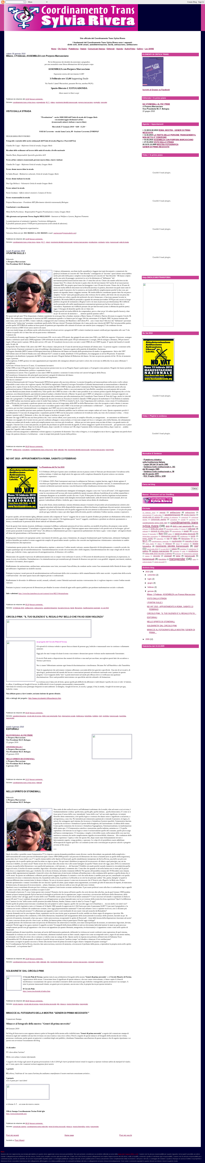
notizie (174, 549)
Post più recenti (12, 1135)
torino (107, 242)
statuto (147, 556)
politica (145, 551)
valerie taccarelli (159, 562)
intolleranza (80, 716)
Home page (69, 1135)
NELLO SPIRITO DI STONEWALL (23, 791)
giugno (150, 583)
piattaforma (192, 549)
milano (52, 102)
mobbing (95, 716)
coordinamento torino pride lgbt (37, 1126)
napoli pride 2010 (152, 549)
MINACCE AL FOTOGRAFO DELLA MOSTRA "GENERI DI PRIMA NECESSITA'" (47, 1013)
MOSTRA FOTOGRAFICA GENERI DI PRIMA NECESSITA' (160, 145)
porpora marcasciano (85, 102)
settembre (152, 575)
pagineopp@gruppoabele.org (65, 233)
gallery (170, 534)
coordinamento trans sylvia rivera (24, 102)
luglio (150, 579)
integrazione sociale (68, 716)
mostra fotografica (73, 1004)
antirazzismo (38, 608)
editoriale (61, 450)
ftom (59, 716)
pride (183, 551)
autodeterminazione (50, 608)
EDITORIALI (12, 729)
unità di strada (124, 242)
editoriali (39, 782)
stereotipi (104, 102)
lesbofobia (88, 716)
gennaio (151, 591)
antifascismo (17, 450)
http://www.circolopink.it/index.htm (36, 991)
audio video (158, 515)
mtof (100, 716)
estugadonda (40, 102)
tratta (194, 559)
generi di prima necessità (47, 1004)
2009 (147, 639)
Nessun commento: (36, 99)
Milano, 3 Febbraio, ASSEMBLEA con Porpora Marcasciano (37, 56)
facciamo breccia (63, 608)
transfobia (122, 716)
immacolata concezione (150, 536)
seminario (101, 242)
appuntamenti (147, 515)
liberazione (78, 608)
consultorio (26, 450)
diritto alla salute (157, 529)
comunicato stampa (19, 1126)
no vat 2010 (105, 608)
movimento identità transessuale (66, 102)
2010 (147, 572)
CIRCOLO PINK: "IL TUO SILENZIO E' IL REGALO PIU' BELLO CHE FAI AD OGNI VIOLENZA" (55, 616)
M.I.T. (48, 102)
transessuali (114, 242)
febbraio (151, 587)
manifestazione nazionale (91, 608)
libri (195, 538)
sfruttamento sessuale (191, 553)
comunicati (184, 517)
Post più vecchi (125, 1135)
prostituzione (93, 242)
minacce (63, 1004)
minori (48, 242)
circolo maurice (18, 1004)
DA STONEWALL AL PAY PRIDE (19, 735)
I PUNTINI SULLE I (16, 253)
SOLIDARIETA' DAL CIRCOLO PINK (25, 971)
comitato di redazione (170, 517)
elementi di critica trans (160, 531)
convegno (192, 519)
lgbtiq (175, 539)
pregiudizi (97, 102)
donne (38, 242)
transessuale (114, 716)
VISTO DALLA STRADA (18, 111)
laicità (72, 608)
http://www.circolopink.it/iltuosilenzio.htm (44, 698)
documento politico (172, 529)
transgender (110, 450)
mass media (150, 543)
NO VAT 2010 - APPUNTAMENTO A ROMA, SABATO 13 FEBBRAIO (41, 458)
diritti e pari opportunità (49, 716)
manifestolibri (177, 541)
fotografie (153, 534)
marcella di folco (191, 541)
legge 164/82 (148, 538)
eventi (186, 531)
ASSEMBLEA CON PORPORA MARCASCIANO (173, 140)
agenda (162, 512)
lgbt (66, 450)
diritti (55, 450)
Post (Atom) (19, 1140)
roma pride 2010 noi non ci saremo (158, 553)
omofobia (106, 716)
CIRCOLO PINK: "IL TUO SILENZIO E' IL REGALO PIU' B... (171, 613)
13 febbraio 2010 (18, 608)
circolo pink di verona (34, 716)
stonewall (91, 962)
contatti (183, 519)
